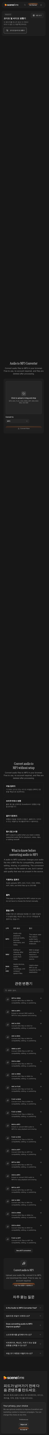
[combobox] (17, 421)
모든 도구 (39, 15)
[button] (24, 397)
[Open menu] (41, 5)
